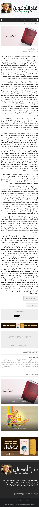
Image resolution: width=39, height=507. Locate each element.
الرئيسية (32, 504)
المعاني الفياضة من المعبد (19, 345)
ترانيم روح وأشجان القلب (32, 305)
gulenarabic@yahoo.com (22, 494)
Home (36, 23)
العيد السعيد (19, 399)
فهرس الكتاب (30, 298)
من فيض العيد (19, 425)
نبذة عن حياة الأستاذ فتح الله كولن (23, 504)
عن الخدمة (12, 504)
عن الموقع (7, 504)
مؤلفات (19, 52)
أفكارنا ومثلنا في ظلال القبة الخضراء (19, 337)
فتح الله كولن (34, 52)
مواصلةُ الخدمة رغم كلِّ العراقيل (18, 20)
